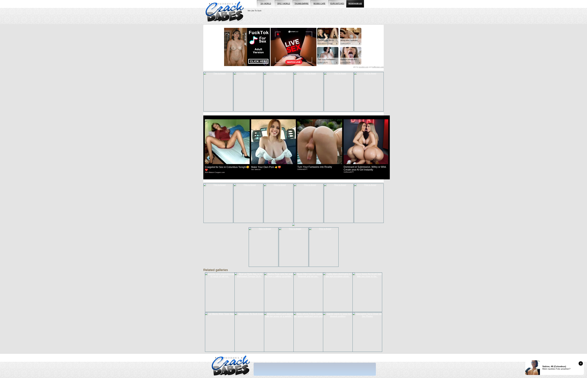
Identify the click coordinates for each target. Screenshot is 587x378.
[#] (231, 366)
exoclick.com (363, 67)
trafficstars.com (378, 67)
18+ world (265, 3)
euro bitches (337, 3)
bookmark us (355, 3)
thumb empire (301, 3)
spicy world (283, 3)
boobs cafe (319, 3)
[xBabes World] (225, 12)
